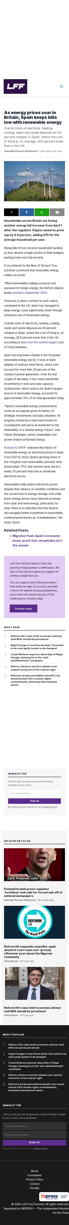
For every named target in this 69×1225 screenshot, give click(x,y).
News (7, 107)
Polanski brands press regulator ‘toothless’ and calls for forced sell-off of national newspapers (33, 892)
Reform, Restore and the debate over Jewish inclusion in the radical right (34, 668)
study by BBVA (17, 447)
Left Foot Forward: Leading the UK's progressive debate (15, 86)
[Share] (26, 212)
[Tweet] (11, 212)
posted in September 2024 (30, 293)
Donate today (23, 608)
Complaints (34, 1175)
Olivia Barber (11, 961)
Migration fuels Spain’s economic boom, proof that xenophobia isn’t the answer (37, 540)
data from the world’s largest (39, 342)
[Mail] (57, 212)
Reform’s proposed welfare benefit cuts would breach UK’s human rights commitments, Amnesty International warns (35, 680)
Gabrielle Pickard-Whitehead (20, 151)
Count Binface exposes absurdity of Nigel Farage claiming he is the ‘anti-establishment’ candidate (37, 657)
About (34, 1171)
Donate (34, 1188)
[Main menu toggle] (61, 86)
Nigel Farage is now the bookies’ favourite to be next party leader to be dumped (37, 647)
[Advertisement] (34, 38)
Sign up (34, 800)
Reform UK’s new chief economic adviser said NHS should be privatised (36, 638)
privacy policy (49, 806)
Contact (35, 1184)
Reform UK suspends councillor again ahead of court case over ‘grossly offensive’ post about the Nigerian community (30, 952)
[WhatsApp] (42, 212)
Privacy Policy (34, 1179)
